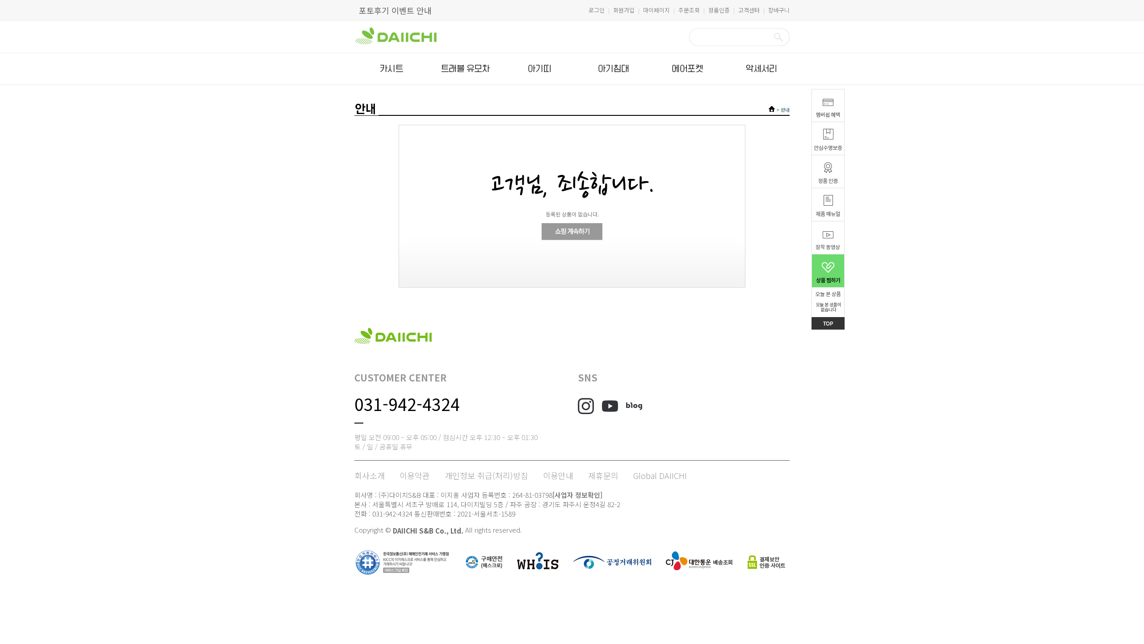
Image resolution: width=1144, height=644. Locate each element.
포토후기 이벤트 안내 (395, 10)
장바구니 (779, 10)
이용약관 (415, 475)
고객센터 (749, 10)
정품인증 (719, 10)
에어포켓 (687, 68)
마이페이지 (656, 10)
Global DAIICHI (660, 475)
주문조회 (689, 10)
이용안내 (558, 475)
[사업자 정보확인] (577, 495)
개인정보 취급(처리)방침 (486, 475)
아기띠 (539, 68)
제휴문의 (603, 475)
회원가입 (624, 10)
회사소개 (369, 475)
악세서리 (761, 68)
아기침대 (613, 68)
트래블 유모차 (465, 68)
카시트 (391, 68)
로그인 (597, 10)
